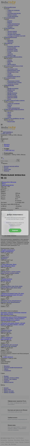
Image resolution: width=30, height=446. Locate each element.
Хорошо (15, 230)
